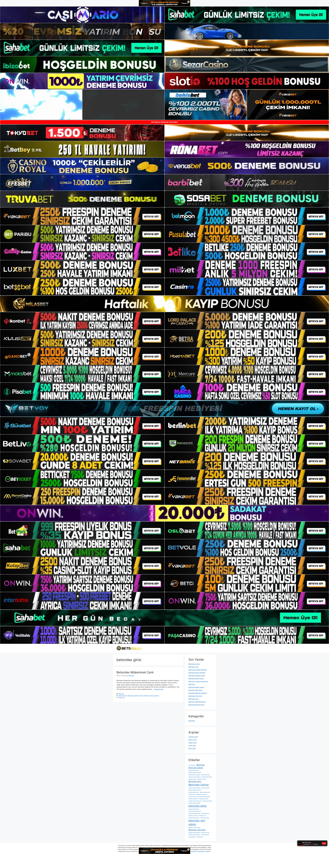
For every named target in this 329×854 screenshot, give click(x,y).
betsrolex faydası (192, 779)
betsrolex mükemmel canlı (135, 695)
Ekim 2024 (192, 748)
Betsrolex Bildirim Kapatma (197, 693)
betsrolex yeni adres (204, 817)
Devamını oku (158, 689)
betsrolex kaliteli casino (193, 792)
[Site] (82, 216)
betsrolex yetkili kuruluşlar (194, 832)
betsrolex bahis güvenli (193, 770)
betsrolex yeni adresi (196, 822)
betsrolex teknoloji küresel (194, 813)
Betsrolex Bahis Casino (196, 687)
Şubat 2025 (192, 742)
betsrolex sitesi (197, 805)
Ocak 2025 (192, 745)
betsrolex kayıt (191, 794)
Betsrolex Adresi (194, 664)
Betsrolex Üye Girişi (195, 696)
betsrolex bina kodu (205, 774)
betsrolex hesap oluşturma (194, 787)
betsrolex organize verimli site (195, 800)
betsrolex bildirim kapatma (194, 774)
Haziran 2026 (193, 737)
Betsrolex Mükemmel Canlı (135, 672)
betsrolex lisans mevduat (201, 794)
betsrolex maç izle (192, 796)
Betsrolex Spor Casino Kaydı (194, 811)
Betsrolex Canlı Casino (196, 678)
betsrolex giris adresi (201, 779)
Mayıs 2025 (192, 740)
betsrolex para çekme (207, 800)
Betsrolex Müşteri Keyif (196, 705)
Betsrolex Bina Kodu (195, 690)
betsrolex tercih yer (205, 813)
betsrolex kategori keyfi (205, 792)
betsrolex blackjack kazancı (194, 776)
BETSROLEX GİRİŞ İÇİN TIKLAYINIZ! (164, 122)
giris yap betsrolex (205, 834)
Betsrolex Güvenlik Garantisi (198, 681)
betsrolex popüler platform (194, 803)
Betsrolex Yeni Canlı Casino (194, 827)
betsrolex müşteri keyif (193, 798)
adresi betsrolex (192, 765)
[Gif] (164, 304)
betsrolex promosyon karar (151, 695)
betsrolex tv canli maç (193, 815)
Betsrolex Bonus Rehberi (196, 673)
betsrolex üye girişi (205, 832)
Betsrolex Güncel (198, 784)
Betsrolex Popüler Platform (197, 670)
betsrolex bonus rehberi (207, 776)
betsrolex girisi (122, 695)
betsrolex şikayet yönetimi (194, 834)
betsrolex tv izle (202, 815)
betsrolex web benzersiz (193, 817)
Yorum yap (121, 697)
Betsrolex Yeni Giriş (197, 830)
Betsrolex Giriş (193, 667)
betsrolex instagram (205, 787)
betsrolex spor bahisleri (193, 809)
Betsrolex (121, 693)
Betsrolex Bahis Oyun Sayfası (194, 772)
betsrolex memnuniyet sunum (203, 796)
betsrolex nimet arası (204, 798)
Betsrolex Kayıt (193, 699)
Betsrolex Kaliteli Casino (196, 675)
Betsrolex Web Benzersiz (197, 702)
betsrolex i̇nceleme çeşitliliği (194, 789)
